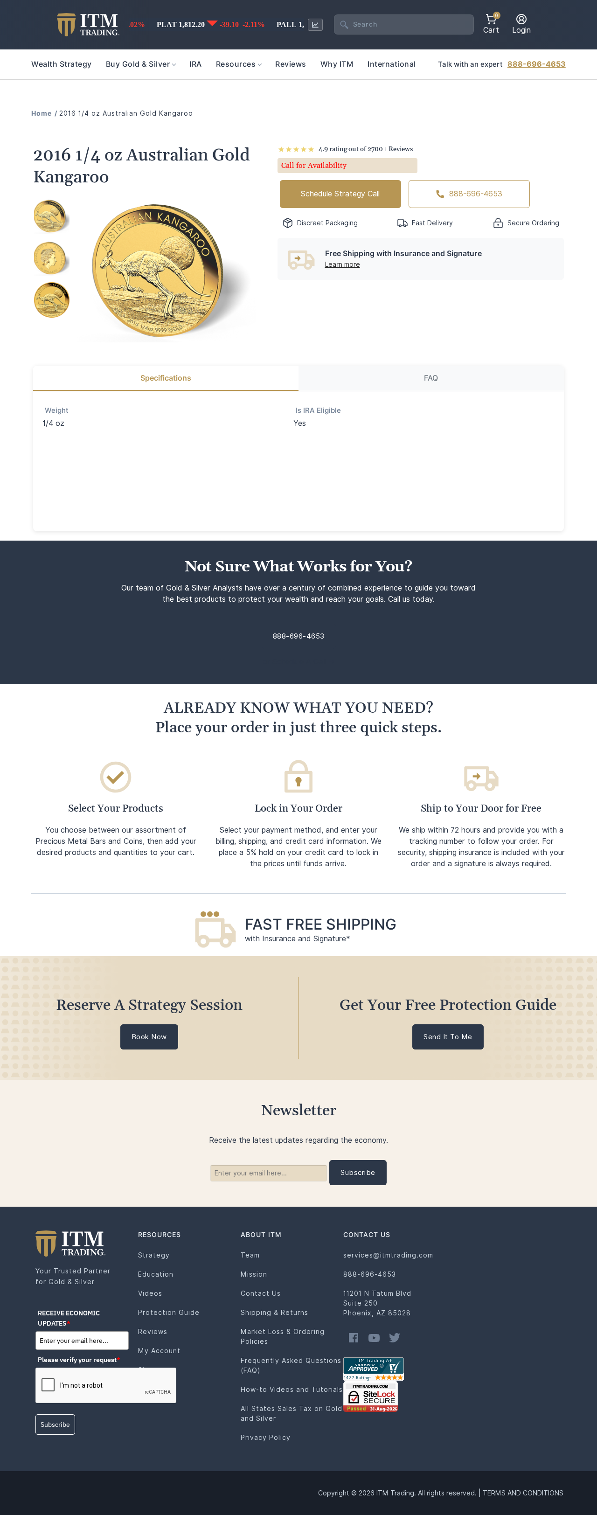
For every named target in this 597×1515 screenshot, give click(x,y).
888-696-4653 (536, 64)
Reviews (152, 1331)
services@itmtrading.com (388, 1255)
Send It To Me (447, 1037)
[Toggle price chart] (315, 25)
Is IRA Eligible (318, 410)
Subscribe (55, 1424)
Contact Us (261, 1293)
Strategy (154, 1255)
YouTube (374, 1337)
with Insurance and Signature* (297, 938)
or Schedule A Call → (299, 661)
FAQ (431, 378)
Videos (150, 1293)
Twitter (394, 1337)
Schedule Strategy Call (340, 193)
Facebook (353, 1337)
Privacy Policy (266, 1437)
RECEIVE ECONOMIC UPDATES (69, 1318)
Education (156, 1274)
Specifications (165, 378)
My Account (159, 1351)
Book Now (149, 1037)
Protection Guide (169, 1312)
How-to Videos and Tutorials (292, 1389)
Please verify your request (79, 1359)
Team (250, 1255)
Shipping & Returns (274, 1312)
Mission (254, 1274)
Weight (57, 410)
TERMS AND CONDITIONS (523, 1493)
